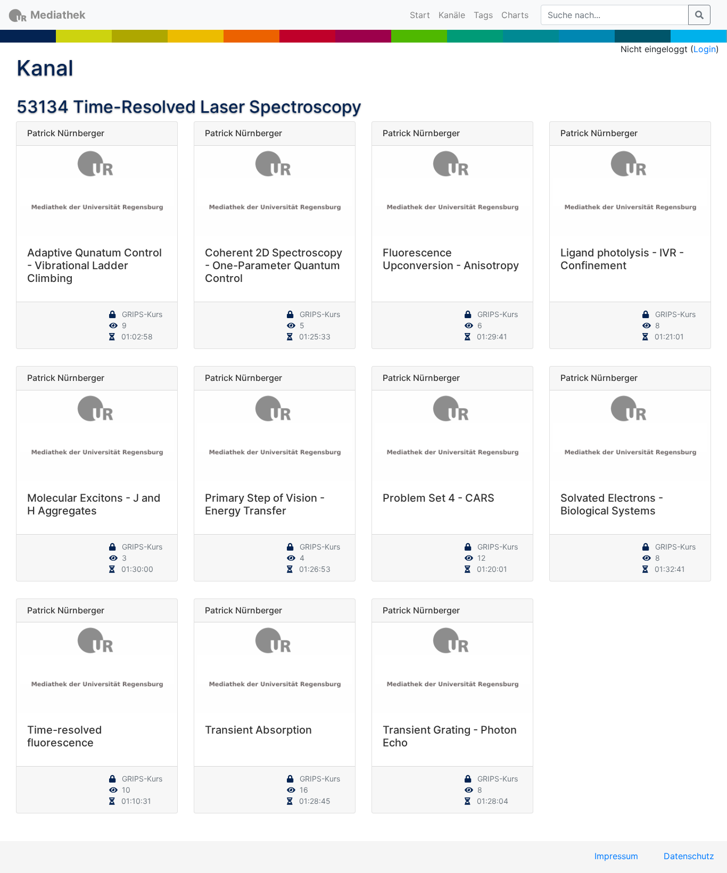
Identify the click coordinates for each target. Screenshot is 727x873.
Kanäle (452, 15)
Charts (514, 15)
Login (704, 49)
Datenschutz (689, 856)
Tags (483, 15)
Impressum (616, 856)
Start (422, 14)
